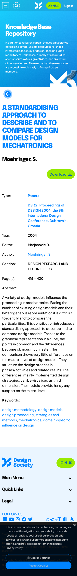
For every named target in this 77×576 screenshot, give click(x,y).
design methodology (19, 409)
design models (50, 409)
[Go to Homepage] (38, 5)
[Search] (16, 5)
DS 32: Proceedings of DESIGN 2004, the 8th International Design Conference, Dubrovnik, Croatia (48, 215)
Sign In (68, 6)
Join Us (53, 6)
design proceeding (18, 414)
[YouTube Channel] (11, 519)
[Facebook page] (24, 519)
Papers (33, 195)
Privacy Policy (14, 547)
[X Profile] (30, 519)
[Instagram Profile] (18, 519)
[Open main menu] (5, 5)
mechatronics (30, 420)
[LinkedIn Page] (5, 519)
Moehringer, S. (40, 254)
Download (59, 174)
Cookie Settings (40, 557)
